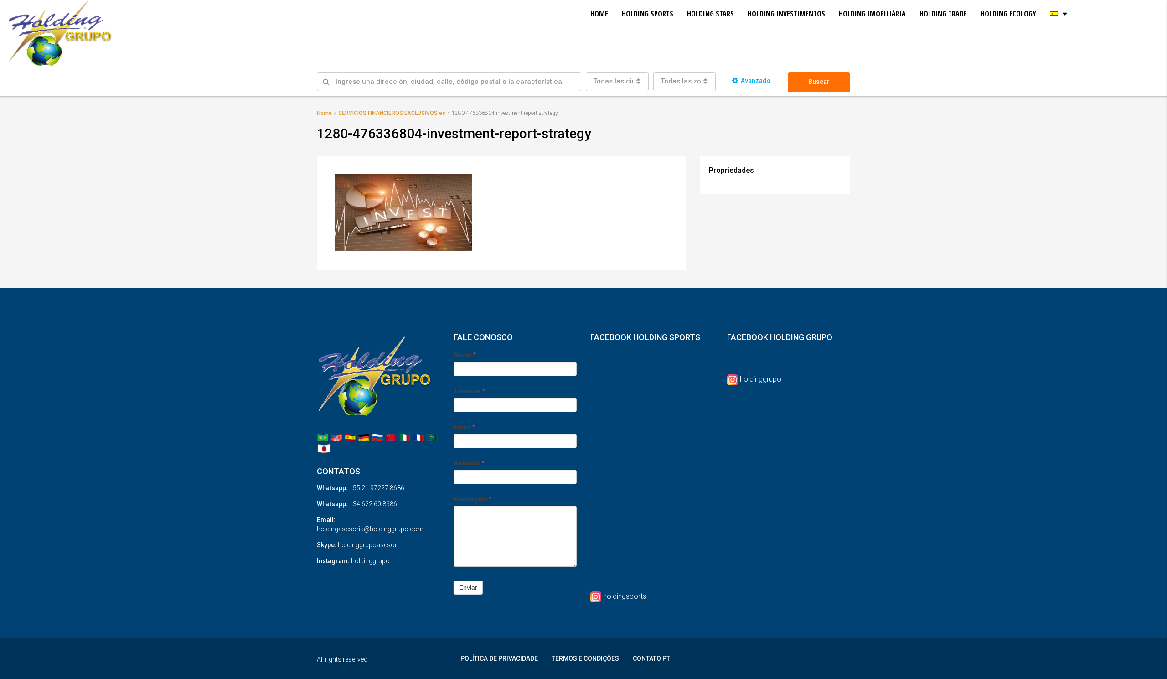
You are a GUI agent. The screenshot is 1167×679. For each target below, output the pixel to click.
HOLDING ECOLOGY (1008, 14)
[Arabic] (432, 437)
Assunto (469, 462)
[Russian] (377, 437)
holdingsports (624, 596)
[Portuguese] (323, 437)
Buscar (819, 81)
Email (464, 426)
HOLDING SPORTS (647, 14)
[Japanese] (324, 448)
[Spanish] (350, 437)
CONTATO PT (651, 658)
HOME (599, 14)
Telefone (469, 390)
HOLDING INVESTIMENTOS (786, 14)
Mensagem (472, 499)
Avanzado (756, 80)
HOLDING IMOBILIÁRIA (872, 14)
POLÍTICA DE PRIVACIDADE (499, 658)
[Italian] (405, 437)
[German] (364, 437)
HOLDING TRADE (943, 14)
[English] (336, 437)
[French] (418, 437)
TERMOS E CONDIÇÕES (585, 658)
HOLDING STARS (710, 14)
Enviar (468, 587)
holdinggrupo (760, 379)
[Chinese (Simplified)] (391, 437)
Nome (464, 354)
